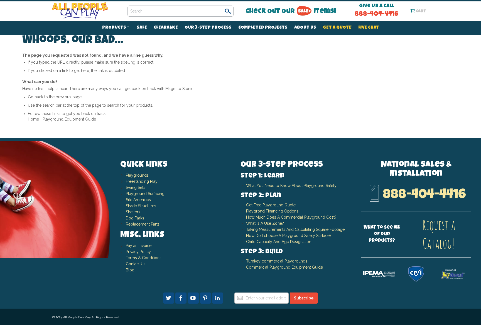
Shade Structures (141, 206)
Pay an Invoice (138, 245)
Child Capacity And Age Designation (278, 241)
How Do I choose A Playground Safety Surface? (289, 235)
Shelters (133, 212)
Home (33, 119)
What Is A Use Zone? (265, 223)
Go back (35, 97)
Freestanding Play (142, 181)
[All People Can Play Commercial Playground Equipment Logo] (80, 11)
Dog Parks (135, 218)
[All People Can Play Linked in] (217, 297)
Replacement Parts (142, 224)
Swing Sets (135, 187)
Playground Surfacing (145, 193)
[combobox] (180, 11)
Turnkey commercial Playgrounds (276, 261)
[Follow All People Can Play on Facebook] (181, 297)
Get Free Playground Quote (271, 205)
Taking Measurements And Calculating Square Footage (295, 229)
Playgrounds (137, 175)
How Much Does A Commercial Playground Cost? (291, 217)
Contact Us (136, 264)
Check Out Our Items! (291, 11)
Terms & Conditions (143, 258)
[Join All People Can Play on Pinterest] (206, 297)
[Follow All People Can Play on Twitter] (169, 297)
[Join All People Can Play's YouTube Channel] (194, 297)
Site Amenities (138, 200)
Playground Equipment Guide (69, 119)
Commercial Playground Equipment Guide (284, 267)
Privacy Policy (138, 251)
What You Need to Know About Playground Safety (291, 185)
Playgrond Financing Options (272, 211)
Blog (130, 270)
